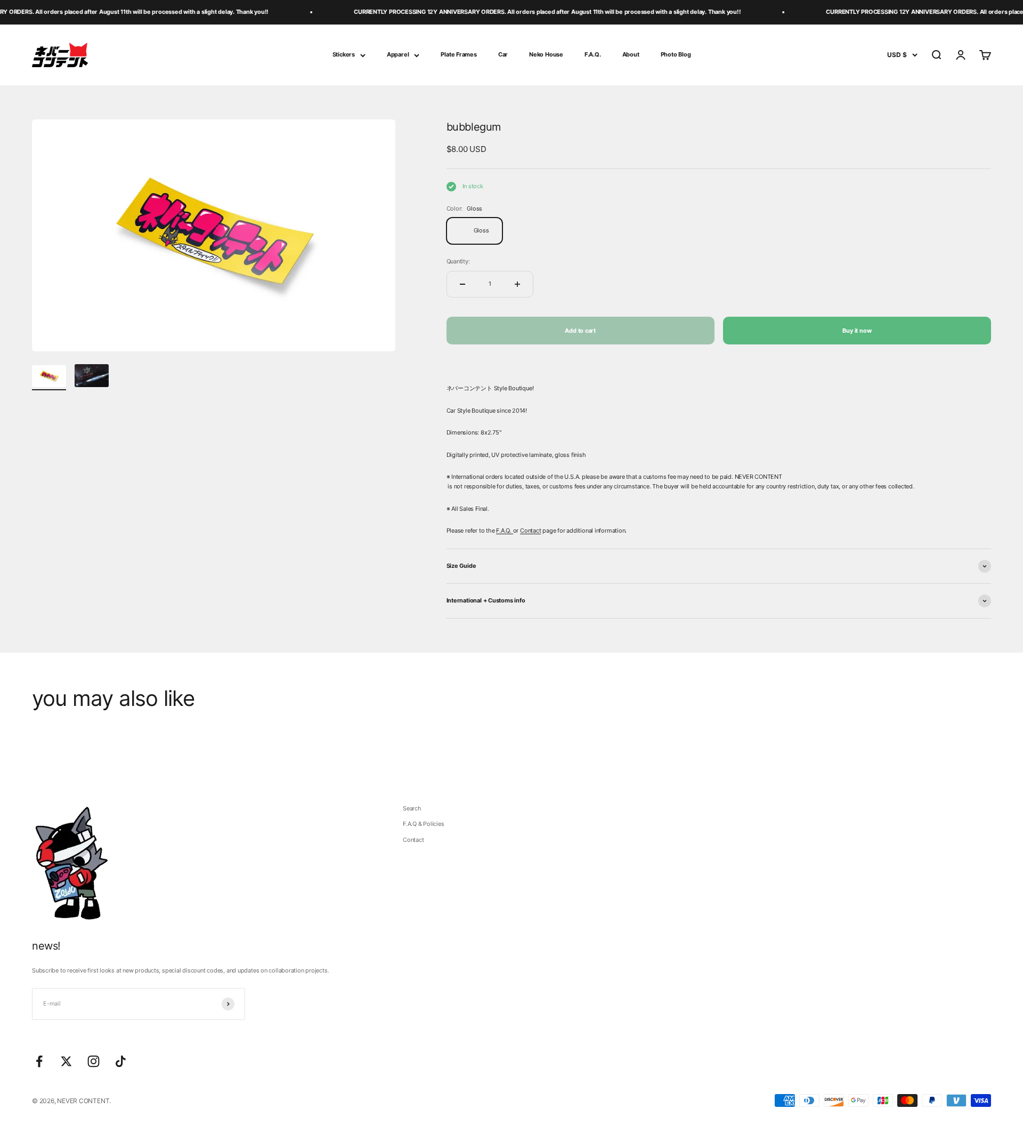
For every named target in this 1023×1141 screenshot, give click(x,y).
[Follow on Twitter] (66, 1061)
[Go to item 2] (92, 377)
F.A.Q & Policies (423, 823)
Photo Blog (676, 54)
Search (412, 808)
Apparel (398, 54)
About (630, 54)
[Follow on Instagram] (93, 1061)
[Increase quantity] (517, 284)
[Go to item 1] (49, 377)
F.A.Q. (592, 54)
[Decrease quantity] (462, 284)
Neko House (546, 54)
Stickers (343, 54)
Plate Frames (458, 54)
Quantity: (458, 261)
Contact (530, 530)
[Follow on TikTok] (120, 1061)
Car (503, 54)
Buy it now (856, 330)
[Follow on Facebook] (39, 1061)
